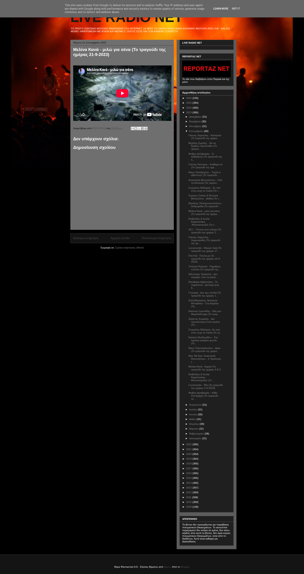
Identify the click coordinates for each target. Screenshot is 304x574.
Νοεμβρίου (195, 121)
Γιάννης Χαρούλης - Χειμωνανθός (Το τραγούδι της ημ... (204, 240)
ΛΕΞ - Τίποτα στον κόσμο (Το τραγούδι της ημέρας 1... (204, 231)
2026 (189, 98)
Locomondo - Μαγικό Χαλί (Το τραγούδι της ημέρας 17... (204, 249)
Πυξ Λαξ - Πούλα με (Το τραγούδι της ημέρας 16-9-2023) (204, 258)
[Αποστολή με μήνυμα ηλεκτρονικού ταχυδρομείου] (132, 128)
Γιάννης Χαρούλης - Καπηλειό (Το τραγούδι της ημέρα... (204, 137)
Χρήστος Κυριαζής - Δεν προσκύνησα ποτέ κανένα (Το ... (204, 321)
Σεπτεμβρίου (196, 131)
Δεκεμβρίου (195, 116)
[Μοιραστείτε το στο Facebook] (142, 128)
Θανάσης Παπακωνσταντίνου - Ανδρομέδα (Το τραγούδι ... (205, 205)
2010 (189, 502)
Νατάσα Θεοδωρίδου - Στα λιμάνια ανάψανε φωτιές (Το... (203, 340)
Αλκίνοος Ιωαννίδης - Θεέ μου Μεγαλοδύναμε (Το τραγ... (204, 313)
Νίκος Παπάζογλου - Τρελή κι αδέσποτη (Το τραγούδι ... (204, 174)
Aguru (167, 566)
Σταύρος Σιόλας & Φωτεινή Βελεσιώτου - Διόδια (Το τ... (204, 197)
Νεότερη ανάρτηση (85, 238)
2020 (189, 454)
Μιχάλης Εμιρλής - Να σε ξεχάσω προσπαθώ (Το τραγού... (202, 146)
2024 (189, 107)
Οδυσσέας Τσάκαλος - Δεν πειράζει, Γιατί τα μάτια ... (203, 276)
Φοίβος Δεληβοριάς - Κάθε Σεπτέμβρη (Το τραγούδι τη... (203, 395)
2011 (189, 497)
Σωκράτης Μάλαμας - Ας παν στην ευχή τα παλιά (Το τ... (204, 189)
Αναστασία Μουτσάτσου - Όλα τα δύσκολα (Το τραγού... (205, 181)
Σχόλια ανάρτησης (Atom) (129, 247)
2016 (189, 473)
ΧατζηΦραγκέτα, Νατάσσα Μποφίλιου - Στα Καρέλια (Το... (203, 303)
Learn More (220, 8)
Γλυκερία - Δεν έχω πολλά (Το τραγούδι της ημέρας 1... (204, 294)
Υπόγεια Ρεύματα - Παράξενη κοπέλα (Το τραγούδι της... (204, 268)
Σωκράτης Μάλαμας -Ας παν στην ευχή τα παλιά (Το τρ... (205, 331)
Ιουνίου (193, 414)
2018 (189, 463)
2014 (189, 482)
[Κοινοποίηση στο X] (139, 128)
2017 (189, 468)
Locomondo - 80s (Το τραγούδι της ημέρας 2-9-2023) (205, 386)
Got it (236, 8)
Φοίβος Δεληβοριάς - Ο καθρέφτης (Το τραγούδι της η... (205, 156)
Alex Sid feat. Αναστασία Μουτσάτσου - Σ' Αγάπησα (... (204, 358)
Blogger (185, 566)
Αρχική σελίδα (119, 238)
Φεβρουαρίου (197, 433)
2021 (189, 449)
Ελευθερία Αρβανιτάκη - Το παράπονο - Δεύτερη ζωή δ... (203, 284)
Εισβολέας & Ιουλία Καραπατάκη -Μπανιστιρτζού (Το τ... (202, 221)
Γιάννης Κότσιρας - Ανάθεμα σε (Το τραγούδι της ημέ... (205, 166)
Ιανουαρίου (195, 438)
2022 (189, 444)
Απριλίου (194, 423)
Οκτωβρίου (195, 126)
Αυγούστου (195, 404)
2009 (189, 506)
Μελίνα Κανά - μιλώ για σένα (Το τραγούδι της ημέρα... (204, 212)
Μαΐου (193, 419)
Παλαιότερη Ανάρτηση (156, 238)
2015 (189, 478)
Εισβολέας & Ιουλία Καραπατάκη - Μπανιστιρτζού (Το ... (201, 377)
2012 (189, 492)
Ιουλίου (193, 409)
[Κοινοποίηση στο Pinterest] (146, 128)
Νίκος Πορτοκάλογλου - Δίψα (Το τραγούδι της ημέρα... (204, 349)
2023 (189, 112)
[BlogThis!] (136, 128)
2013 (189, 487)
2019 (189, 458)
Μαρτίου (194, 428)
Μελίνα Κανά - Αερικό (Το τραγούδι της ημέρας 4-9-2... (205, 368)
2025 (189, 102)
